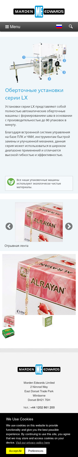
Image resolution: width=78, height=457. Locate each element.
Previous (9, 226)
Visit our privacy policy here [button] (33, 442)
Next (69, 226)
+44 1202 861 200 (42, 407)
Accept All (15, 450)
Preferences (35, 450)
